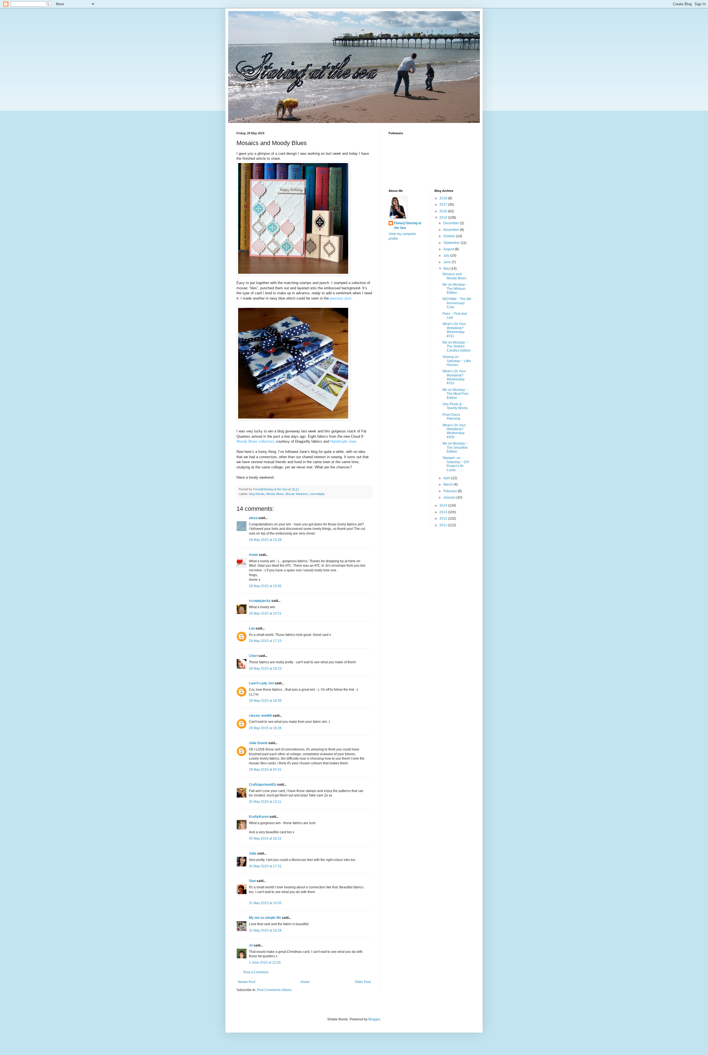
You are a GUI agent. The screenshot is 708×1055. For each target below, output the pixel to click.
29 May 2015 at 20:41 (265, 770)
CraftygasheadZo (262, 784)
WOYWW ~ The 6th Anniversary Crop (456, 303)
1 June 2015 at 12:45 (265, 962)
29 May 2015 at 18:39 (265, 701)
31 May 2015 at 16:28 (265, 930)
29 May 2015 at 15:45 (265, 586)
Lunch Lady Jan (261, 683)
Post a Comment (255, 972)
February (450, 491)
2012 (443, 518)
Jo (251, 945)
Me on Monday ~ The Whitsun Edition (455, 289)
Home (305, 982)
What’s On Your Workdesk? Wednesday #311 (454, 330)
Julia (252, 853)
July (446, 255)
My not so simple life (265, 918)
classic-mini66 (260, 716)
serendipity (317, 494)
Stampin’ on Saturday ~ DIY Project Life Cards (455, 464)
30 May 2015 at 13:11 (265, 802)
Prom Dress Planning (451, 417)
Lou (252, 628)
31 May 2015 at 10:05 (265, 903)
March (448, 484)
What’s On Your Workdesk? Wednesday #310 (454, 377)
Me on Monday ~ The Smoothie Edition (455, 447)
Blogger (374, 1019)
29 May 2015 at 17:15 (265, 641)
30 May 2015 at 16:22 (265, 838)
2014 (443, 505)
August (449, 249)
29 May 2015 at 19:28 (265, 728)
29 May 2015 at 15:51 (265, 613)
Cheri (253, 656)
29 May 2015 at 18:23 (265, 668)
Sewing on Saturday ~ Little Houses (456, 361)
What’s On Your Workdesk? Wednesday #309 (454, 431)
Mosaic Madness (296, 494)
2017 (443, 205)
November (451, 230)
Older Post (363, 982)
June (447, 262)
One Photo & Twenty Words (455, 406)
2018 (443, 198)
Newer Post (246, 982)
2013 (443, 512)
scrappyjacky (259, 601)
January (449, 497)
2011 (443, 525)
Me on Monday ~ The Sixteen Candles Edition (456, 346)
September (452, 243)
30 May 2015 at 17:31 (265, 866)
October (449, 236)
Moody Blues (275, 494)
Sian (252, 881)
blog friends (257, 494)
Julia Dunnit (258, 743)
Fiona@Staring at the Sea (407, 225)
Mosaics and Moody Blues (454, 276)
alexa (253, 518)
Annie (253, 555)
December (451, 223)
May (447, 268)
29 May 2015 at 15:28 (265, 540)
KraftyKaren (259, 817)
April (447, 478)
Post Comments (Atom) (274, 990)
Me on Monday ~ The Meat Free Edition (455, 394)
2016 (443, 211)
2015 (443, 218)
